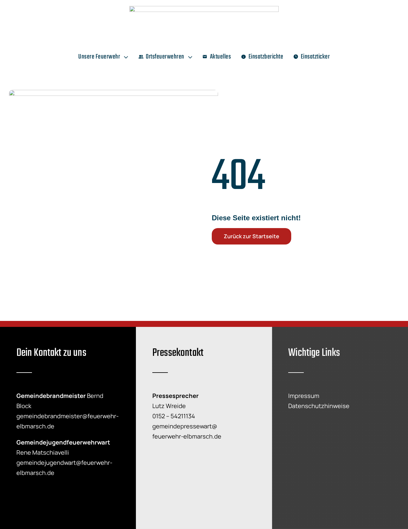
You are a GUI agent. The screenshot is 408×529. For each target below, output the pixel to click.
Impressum (303, 396)
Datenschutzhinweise (318, 406)
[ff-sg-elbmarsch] (204, 9)
